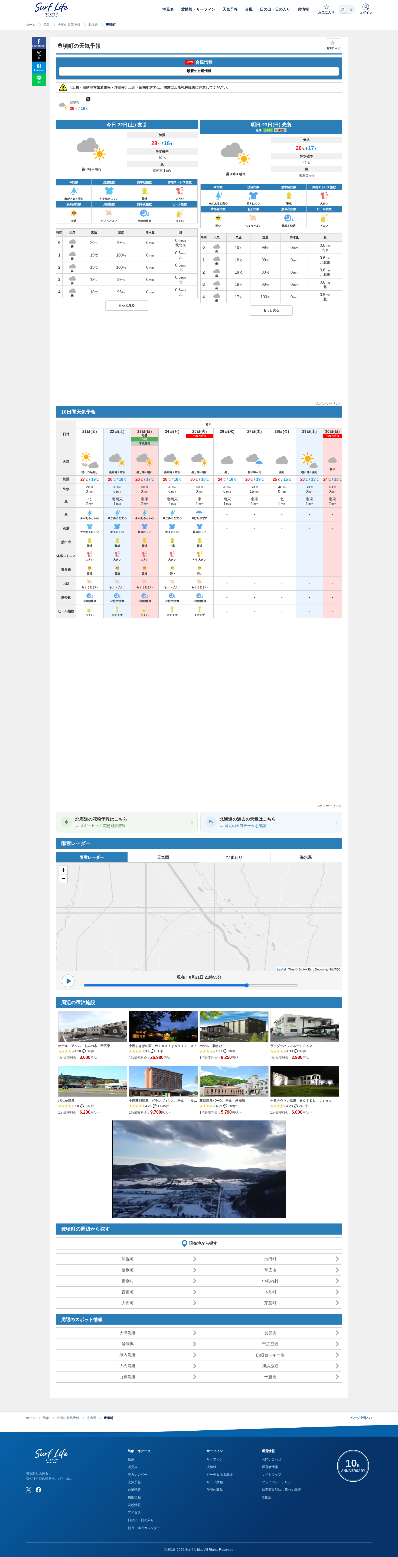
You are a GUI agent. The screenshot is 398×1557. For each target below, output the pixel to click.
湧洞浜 (128, 1343)
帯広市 (270, 1270)
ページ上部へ (361, 1418)
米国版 (267, 1497)
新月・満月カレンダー (144, 1528)
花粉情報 (134, 1505)
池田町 (270, 1259)
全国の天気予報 (69, 25)
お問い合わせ (271, 1459)
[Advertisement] (199, 363)
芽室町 (270, 1302)
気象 (46, 25)
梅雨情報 (134, 1497)
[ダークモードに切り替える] (347, 9)
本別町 (270, 1292)
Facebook (38, 45)
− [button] (63, 878)
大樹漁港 (127, 1365)
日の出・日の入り (141, 1520)
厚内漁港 (127, 1355)
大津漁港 (127, 1333)
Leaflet (281, 969)
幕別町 (128, 1270)
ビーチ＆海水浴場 (220, 1474)
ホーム (30, 25)
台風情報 (134, 1490)
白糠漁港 (127, 1377)
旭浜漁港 (270, 1365)
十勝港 (270, 1377)
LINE (39, 82)
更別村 (128, 1281)
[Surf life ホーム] (52, 9)
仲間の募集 (215, 1490)
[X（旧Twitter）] (28, 1489)
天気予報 (134, 1482)
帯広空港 (270, 1343)
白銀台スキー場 (270, 1355)
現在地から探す (203, 1243)
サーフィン (215, 1459)
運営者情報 (270, 1467)
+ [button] (63, 870)
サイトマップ (271, 1474)
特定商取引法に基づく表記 (281, 1490)
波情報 (211, 1467)
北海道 (93, 25)
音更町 (128, 1292)
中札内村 (270, 1281)
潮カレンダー (137, 1474)
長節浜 (270, 1333)
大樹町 (128, 1302)
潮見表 (133, 1467)
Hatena (39, 70)
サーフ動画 (215, 1482)
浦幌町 (128, 1259)
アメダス (134, 1512)
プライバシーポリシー (278, 1482)
